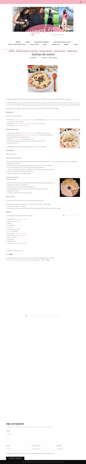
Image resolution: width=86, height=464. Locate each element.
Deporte (45, 44)
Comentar (8, 430)
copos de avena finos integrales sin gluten (24, 119)
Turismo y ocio (55, 44)
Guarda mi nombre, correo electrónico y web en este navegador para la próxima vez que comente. (31, 453)
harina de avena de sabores (28, 133)
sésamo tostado (17, 221)
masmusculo (11, 260)
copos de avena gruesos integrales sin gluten (57, 119)
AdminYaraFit (33, 57)
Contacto (75, 44)
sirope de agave (18, 125)
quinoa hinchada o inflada (20, 219)
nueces (10, 231)
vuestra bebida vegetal (35, 123)
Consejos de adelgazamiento (41, 42)
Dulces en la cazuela (59, 51)
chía (18, 143)
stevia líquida (26, 125)
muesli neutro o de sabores (20, 243)
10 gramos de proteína (16, 139)
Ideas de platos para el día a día (62, 42)
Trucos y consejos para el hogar (16, 44)
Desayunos (11, 51)
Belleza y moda (34, 44)
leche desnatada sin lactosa (22, 123)
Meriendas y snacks (72, 51)
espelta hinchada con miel (20, 235)
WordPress (61, 462)
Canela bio (9, 227)
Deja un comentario (53, 57)
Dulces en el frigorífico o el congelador (27, 51)
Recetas (27, 42)
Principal (18, 42)
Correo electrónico (36, 445)
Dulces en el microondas (46, 51)
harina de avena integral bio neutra (30, 135)
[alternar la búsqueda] (80, 1)
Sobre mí (66, 44)
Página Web (59, 445)
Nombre (8, 445)
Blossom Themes (49, 462)
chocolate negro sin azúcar (20, 233)
